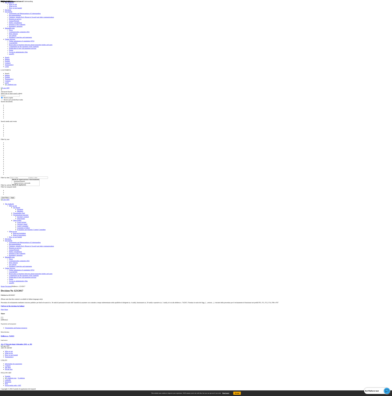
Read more (225, 393)
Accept (237, 393)
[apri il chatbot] (387, 391)
